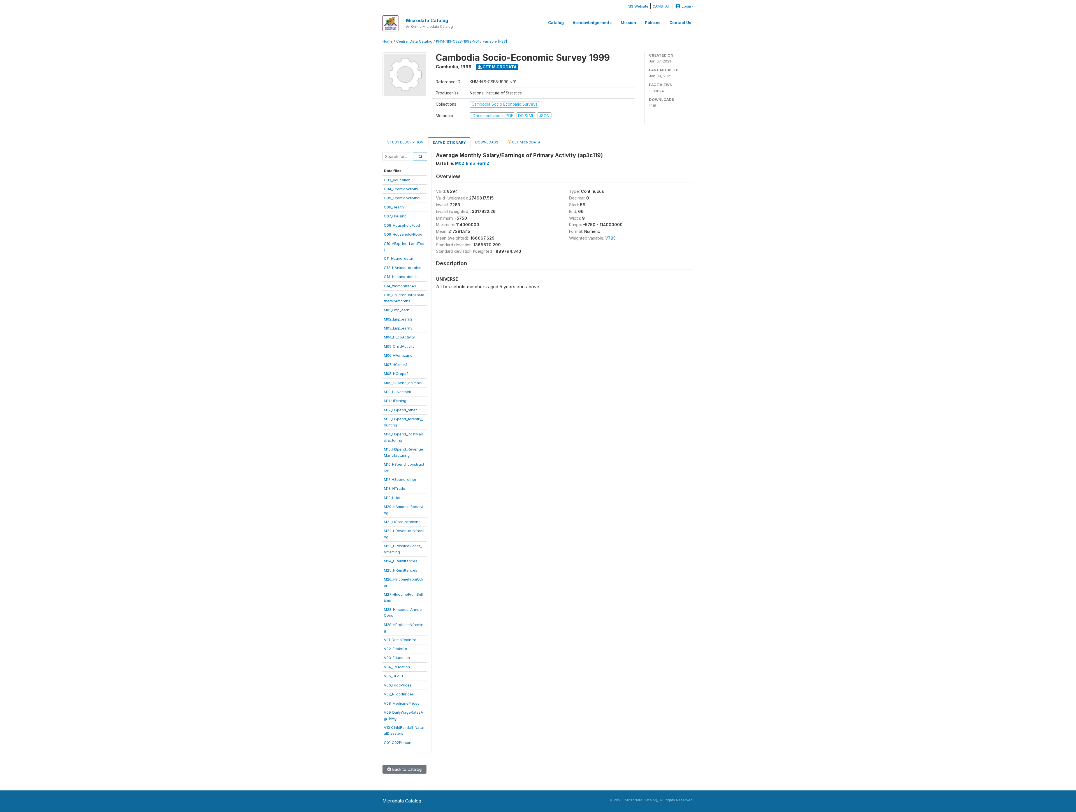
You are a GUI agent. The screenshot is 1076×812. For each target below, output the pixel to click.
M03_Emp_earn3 (398, 328)
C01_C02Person (397, 742)
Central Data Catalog (414, 41)
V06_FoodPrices (398, 685)
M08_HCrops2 (396, 373)
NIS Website (638, 6)
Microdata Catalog (427, 20)
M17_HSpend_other (400, 479)
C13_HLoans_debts (400, 276)
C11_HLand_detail (399, 258)
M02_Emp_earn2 (398, 319)
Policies (652, 22)
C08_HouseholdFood (402, 225)
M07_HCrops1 (395, 364)
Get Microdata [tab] (525, 142)
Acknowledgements (592, 22)
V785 (610, 238)
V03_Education (397, 657)
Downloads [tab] (486, 142)
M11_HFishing (395, 400)
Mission (628, 22)
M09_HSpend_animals (403, 383)
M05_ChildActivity (399, 346)
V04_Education (397, 667)
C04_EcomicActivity (401, 189)
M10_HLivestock (397, 391)
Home (387, 41)
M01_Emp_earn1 (397, 310)
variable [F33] (495, 41)
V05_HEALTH (395, 676)
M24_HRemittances (400, 561)
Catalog (556, 22)
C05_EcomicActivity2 (402, 198)
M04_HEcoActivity (399, 337)
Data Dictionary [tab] (449, 142)
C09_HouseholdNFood (403, 234)
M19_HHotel (394, 497)
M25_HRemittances (400, 570)
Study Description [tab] (405, 142)
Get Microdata (499, 66)
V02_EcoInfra (395, 648)
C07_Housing (395, 216)
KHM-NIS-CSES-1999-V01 (457, 41)
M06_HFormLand (398, 355)
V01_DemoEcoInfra (400, 639)
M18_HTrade (394, 488)
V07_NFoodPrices (399, 694)
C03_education (397, 180)
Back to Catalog (406, 769)
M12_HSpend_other (400, 410)
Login (686, 6)
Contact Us (680, 22)
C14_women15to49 (400, 286)
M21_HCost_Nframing (402, 521)
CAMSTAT (661, 6)
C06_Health (394, 207)
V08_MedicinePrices (401, 703)
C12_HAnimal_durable (402, 267)
